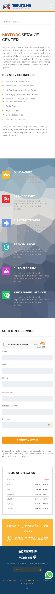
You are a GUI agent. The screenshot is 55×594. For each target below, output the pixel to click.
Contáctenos (42, 563)
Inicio (9, 563)
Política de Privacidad (29, 580)
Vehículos (17, 563)
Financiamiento (29, 563)
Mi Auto (13, 580)
